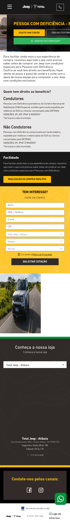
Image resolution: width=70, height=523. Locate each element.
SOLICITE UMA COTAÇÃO (29, 33)
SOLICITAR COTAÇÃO (35, 261)
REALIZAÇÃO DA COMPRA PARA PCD (27, 179)
